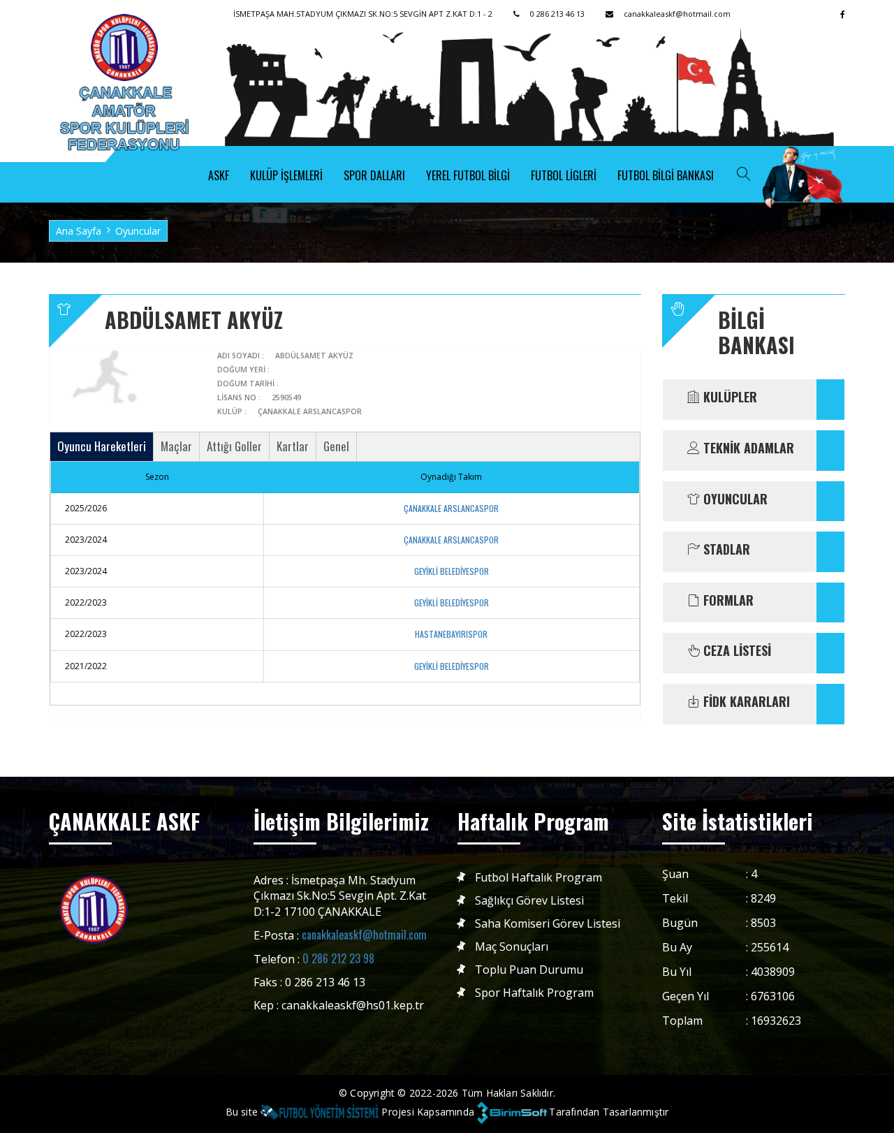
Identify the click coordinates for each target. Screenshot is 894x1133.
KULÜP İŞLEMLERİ (286, 175)
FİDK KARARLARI (745, 702)
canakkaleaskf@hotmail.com (364, 934)
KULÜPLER (728, 397)
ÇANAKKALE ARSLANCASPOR (451, 508)
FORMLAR (727, 600)
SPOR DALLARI (374, 175)
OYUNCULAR (734, 499)
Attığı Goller (234, 446)
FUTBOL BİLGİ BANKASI (665, 175)
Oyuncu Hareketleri (101, 446)
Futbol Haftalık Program (538, 877)
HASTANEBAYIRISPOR (451, 634)
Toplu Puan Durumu (529, 970)
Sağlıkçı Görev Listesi (529, 901)
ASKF (218, 175)
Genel (336, 446)
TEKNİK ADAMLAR (747, 448)
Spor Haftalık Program (534, 993)
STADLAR (725, 549)
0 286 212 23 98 (338, 958)
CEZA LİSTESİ (735, 651)
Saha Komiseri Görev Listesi (547, 924)
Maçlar (176, 446)
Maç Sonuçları (511, 947)
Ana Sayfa (78, 230)
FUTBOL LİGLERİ (563, 175)
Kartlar (293, 446)
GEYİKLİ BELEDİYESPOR (451, 571)
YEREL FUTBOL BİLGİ (468, 175)
